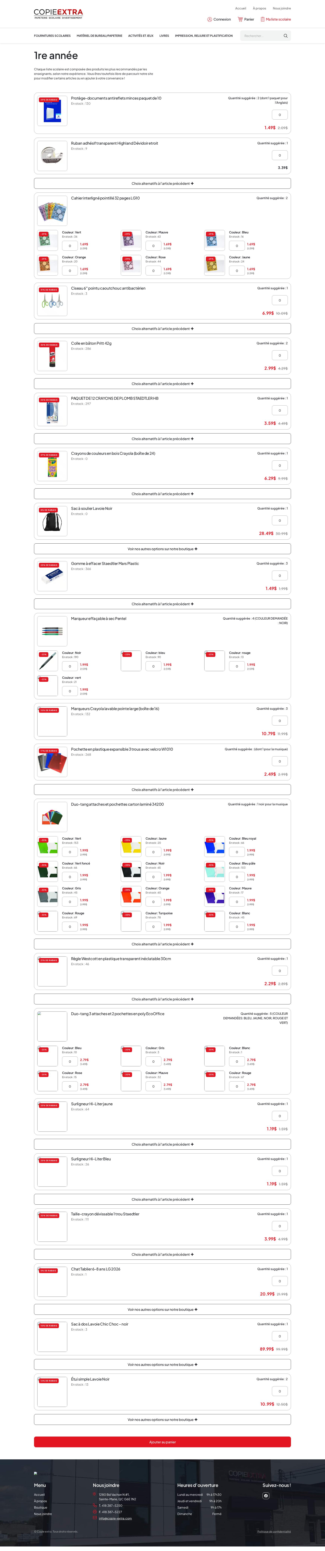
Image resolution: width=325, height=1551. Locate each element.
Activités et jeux (140, 35)
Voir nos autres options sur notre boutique (161, 549)
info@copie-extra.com (115, 1518)
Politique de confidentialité (274, 1531)
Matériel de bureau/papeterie (99, 35)
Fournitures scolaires (52, 35)
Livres (164, 35)
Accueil (240, 8)
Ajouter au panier (162, 1442)
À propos (259, 8)
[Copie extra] (58, 14)
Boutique (40, 1507)
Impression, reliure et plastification (204, 35)
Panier (249, 19)
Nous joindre (282, 8)
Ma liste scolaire (278, 19)
